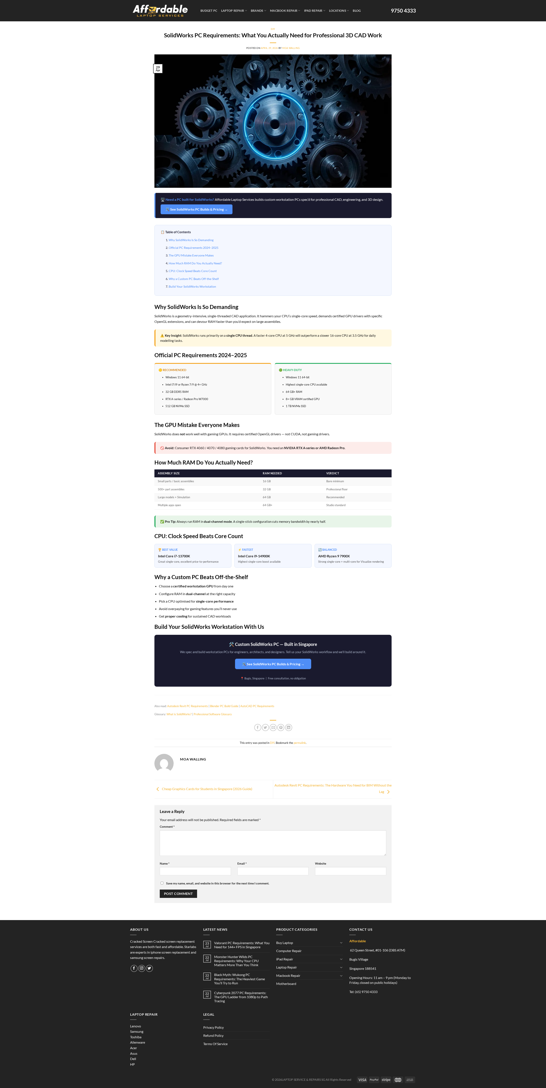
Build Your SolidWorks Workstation (192, 286)
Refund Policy (213, 1035)
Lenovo (135, 1026)
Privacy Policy (213, 1027)
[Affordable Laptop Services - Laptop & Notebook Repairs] (160, 10)
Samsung (136, 1031)
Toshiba (135, 1037)
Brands (257, 10)
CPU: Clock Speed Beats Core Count (193, 271)
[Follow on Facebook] (134, 968)
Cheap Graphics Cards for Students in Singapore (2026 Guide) (206, 789)
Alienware (137, 1042)
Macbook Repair (283, 10)
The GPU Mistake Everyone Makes (191, 255)
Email (242, 863)
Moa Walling (291, 48)
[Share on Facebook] (257, 727)
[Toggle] (341, 942)
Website (320, 863)
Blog (357, 10)
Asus (133, 1053)
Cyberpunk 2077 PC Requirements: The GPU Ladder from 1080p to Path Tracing (241, 997)
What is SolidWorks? (179, 714)
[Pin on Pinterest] (280, 727)
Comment (167, 826)
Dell (133, 1059)
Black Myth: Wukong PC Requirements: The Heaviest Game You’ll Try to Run (239, 979)
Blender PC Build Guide (224, 706)
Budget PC (208, 10)
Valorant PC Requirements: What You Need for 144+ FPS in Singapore (242, 945)
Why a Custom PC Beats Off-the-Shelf (194, 279)
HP (132, 1064)
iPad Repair (313, 10)
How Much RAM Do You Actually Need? (195, 263)
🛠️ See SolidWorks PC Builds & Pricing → (196, 209)
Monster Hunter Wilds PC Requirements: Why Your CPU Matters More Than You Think (236, 961)
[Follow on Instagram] (141, 968)
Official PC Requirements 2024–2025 (193, 247)
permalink (300, 742)
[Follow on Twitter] (149, 968)
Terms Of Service (215, 1044)
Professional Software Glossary (213, 714)
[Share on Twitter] (265, 727)
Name (165, 863)
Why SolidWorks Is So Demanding (191, 240)
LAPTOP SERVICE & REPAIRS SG (303, 1079)
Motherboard (286, 984)
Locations (337, 10)
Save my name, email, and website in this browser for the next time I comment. (217, 883)
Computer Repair (289, 951)
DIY (273, 29)
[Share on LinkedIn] (288, 727)
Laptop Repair (232, 10)
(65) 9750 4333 (366, 992)
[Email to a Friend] (273, 727)
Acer (133, 1048)
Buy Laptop (284, 943)
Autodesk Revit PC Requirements (187, 706)
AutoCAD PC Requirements (257, 706)
